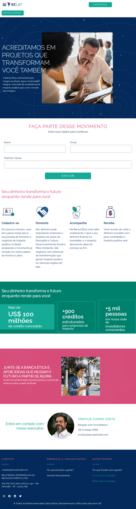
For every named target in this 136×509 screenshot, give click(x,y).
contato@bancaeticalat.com (15, 470)
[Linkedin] (15, 496)
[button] (4, 4)
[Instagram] (4, 496)
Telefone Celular (13, 158)
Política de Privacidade (103, 481)
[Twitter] (20, 496)
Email (73, 142)
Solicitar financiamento (58, 475)
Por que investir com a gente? (107, 470)
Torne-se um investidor (104, 475)
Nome (7, 142)
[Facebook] (9, 496)
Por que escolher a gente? (60, 470)
